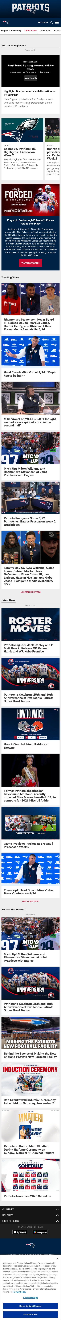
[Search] (51, 23)
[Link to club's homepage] (5, 21)
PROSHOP (43, 22)
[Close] (57, 1258)
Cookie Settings (30, 1297)
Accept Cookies (30, 1314)
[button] (30, 78)
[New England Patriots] (30, 1246)
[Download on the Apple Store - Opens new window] (19, 1232)
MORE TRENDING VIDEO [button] (31, 592)
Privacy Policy (19, 1292)
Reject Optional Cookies (30, 1306)
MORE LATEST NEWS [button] (30, 901)
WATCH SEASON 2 (30, 263)
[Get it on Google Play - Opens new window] (40, 1233)
